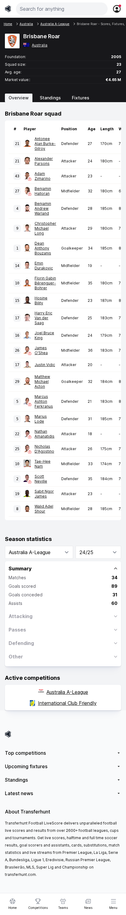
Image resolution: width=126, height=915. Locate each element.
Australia (39, 45)
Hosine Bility (41, 300)
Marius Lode (41, 419)
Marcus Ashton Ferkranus (44, 401)
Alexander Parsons (44, 161)
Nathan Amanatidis (44, 434)
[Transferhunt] (63, 734)
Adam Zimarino (42, 176)
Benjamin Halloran (43, 191)
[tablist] (63, 98)
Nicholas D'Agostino (44, 449)
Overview (19, 97)
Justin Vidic (45, 364)
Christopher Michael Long (45, 228)
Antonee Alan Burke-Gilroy (45, 143)
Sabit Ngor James (44, 493)
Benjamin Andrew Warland (43, 208)
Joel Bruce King (44, 335)
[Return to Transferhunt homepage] (8, 8)
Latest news (19, 793)
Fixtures (80, 97)
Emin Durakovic (44, 265)
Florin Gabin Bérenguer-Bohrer (45, 283)
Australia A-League (67, 692)
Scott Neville (41, 478)
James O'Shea (41, 350)
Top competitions (25, 753)
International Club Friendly (67, 703)
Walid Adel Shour (44, 508)
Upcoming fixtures (26, 766)
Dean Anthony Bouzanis (43, 248)
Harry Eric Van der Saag (43, 318)
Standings (50, 97)
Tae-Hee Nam (42, 464)
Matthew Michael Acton (42, 381)
